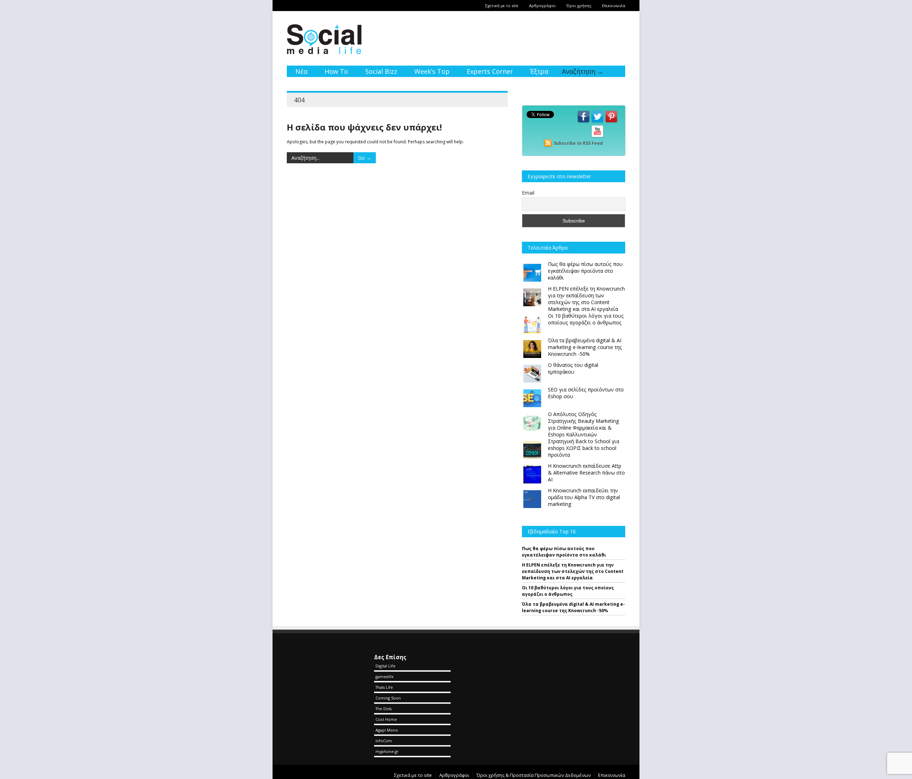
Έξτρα (539, 71)
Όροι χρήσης (578, 5)
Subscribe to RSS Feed (578, 143)
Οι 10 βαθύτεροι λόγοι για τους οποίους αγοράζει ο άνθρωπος (568, 591)
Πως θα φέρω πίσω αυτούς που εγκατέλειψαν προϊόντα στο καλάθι (564, 551)
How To (336, 71)
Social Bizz (381, 71)
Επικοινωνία (613, 5)
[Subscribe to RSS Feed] (547, 143)
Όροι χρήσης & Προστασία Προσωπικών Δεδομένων (534, 775)
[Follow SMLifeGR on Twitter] (597, 121)
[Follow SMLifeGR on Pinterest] (611, 121)
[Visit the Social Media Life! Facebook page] (583, 121)
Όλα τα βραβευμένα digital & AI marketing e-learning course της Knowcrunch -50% (573, 607)
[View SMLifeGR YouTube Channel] (597, 136)
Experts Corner (490, 71)
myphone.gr (387, 751)
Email (528, 192)
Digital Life (385, 665)
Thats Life (384, 687)
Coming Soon (388, 698)
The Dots (383, 708)
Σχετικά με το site (501, 5)
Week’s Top (432, 71)
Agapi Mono (386, 730)
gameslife (384, 676)
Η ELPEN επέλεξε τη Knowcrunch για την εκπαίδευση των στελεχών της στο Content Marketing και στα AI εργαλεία (572, 571)
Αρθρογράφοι (542, 5)
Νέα (301, 71)
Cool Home (386, 719)
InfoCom (383, 740)
